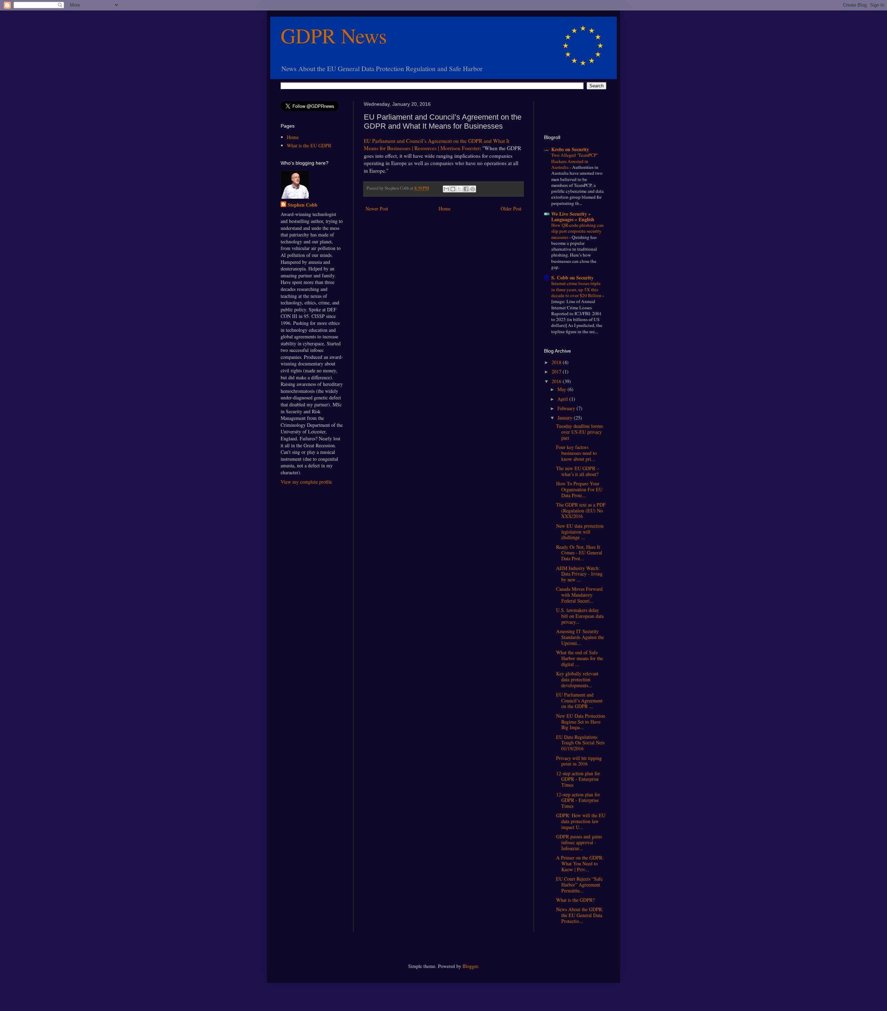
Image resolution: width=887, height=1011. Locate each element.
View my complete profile (306, 481)
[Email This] (446, 188)
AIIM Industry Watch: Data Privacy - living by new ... (579, 574)
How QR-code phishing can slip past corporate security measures (577, 231)
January (565, 417)
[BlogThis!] (452, 188)
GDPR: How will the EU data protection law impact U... (580, 821)
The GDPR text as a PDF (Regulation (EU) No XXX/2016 (581, 510)
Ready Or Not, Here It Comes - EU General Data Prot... (579, 553)
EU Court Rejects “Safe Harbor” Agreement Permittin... (579, 884)
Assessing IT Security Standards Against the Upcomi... (580, 637)
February (567, 408)
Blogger (470, 966)
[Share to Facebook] (466, 188)
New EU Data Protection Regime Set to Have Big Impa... (580, 721)
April (563, 399)
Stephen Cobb (302, 204)
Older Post (511, 208)
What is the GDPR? (575, 900)
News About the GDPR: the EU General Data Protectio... (579, 915)
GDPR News (334, 35)
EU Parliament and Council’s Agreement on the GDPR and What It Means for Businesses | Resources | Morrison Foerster (436, 144)
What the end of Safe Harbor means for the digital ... (579, 658)
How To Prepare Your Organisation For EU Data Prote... (579, 489)
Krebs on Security (570, 149)
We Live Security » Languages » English (572, 216)
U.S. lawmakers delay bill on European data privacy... (580, 616)
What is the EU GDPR (309, 145)
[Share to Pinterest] (472, 188)
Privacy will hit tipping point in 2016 (579, 761)
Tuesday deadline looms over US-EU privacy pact (579, 432)
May (562, 389)
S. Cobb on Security (572, 277)
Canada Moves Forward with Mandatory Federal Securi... (579, 595)
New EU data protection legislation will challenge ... (580, 531)
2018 (557, 362)
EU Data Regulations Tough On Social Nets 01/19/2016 (580, 743)
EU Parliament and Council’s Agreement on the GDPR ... (579, 700)
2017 (557, 371)
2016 (557, 381)
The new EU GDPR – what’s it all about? (577, 471)
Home (444, 208)
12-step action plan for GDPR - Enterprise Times (578, 779)
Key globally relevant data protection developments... (577, 679)
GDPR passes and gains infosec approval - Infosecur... (579, 842)
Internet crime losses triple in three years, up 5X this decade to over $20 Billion (577, 289)
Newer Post (377, 208)
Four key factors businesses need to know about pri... (576, 453)
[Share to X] (459, 188)
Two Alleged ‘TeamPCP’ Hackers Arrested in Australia (574, 161)
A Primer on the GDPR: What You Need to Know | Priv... (580, 863)
